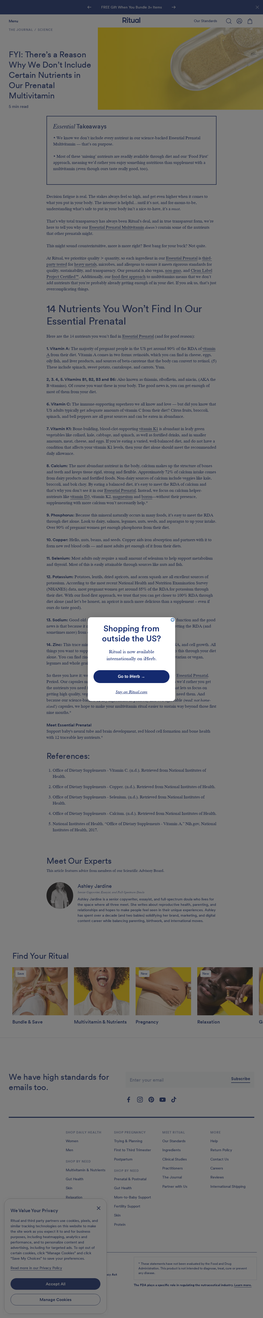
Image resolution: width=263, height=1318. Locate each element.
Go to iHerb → (131, 676)
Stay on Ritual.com (131, 692)
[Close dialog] (172, 619)
